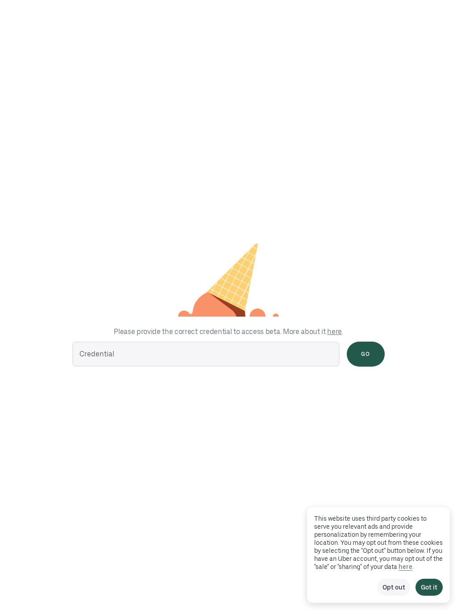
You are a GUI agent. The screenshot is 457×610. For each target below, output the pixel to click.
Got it (429, 587)
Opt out (393, 587)
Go (365, 354)
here (334, 331)
